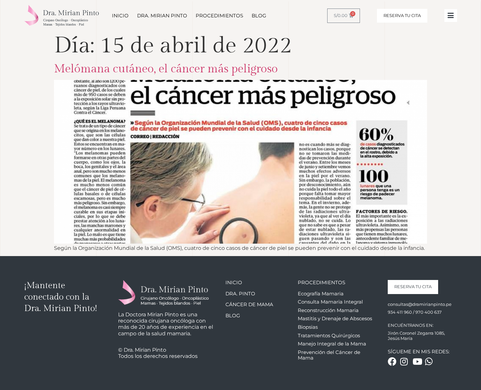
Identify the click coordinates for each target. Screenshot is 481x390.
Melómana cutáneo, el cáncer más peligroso (166, 69)
